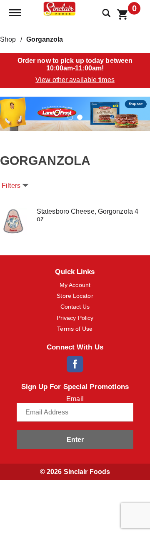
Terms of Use (74, 328)
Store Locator (75, 295)
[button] (75, 113)
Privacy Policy (75, 317)
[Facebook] (75, 364)
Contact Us (75, 306)
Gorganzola (44, 39)
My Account (75, 285)
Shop (8, 39)
